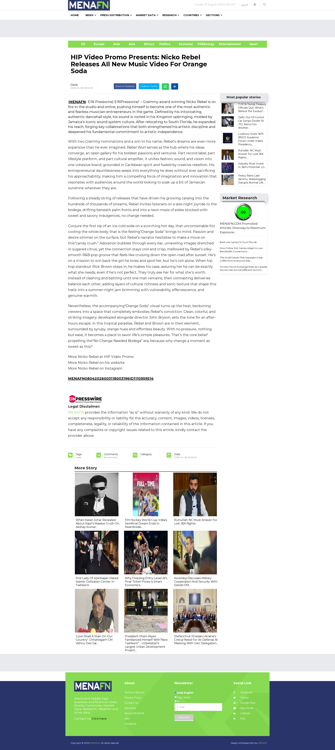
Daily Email (246, 708)
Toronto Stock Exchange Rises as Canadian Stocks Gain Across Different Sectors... (244, 268)
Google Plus (247, 702)
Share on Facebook (125, 86)
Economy (186, 44)
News (89, 15)
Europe (99, 44)
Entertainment (224, 44)
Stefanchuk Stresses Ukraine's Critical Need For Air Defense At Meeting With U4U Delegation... (196, 640)
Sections (213, 15)
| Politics (164, 44)
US (79, 44)
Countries (191, 15)
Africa (147, 44)
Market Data (146, 15)
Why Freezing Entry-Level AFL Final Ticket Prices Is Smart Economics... (146, 581)
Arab (116, 44)
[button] (255, 4)
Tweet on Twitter (149, 86)
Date (74, 84)
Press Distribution (114, 15)
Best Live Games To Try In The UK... (239, 242)
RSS (242, 718)
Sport (251, 44)
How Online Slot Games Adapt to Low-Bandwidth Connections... (241, 250)
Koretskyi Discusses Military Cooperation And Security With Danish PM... (195, 581)
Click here (99, 718)
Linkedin (245, 713)
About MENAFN (134, 713)
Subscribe (184, 717)
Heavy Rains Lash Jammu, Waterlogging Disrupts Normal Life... (252, 179)
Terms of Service (134, 692)
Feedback (130, 723)
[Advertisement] (168, 28)
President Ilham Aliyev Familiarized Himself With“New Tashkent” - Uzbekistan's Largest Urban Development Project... (146, 643)
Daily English (185, 692)
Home (75, 15)
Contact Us (131, 702)
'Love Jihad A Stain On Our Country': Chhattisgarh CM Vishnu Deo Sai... (94, 640)
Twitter (244, 697)
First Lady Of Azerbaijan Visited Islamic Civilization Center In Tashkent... (97, 581)
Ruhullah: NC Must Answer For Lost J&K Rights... (250, 154)
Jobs (127, 718)
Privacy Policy (132, 697)
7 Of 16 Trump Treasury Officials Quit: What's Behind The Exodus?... (252, 108)
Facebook (246, 692)
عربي (244, 4)
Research (169, 15)
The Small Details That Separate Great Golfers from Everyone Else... (241, 259)
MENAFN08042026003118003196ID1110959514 (111, 378)
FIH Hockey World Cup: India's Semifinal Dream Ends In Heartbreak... (146, 523)
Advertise (130, 708)
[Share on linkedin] (174, 86)
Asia (131, 44)
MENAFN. (95, 743)
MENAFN (77, 102)
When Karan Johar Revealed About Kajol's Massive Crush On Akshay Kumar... (97, 523)
